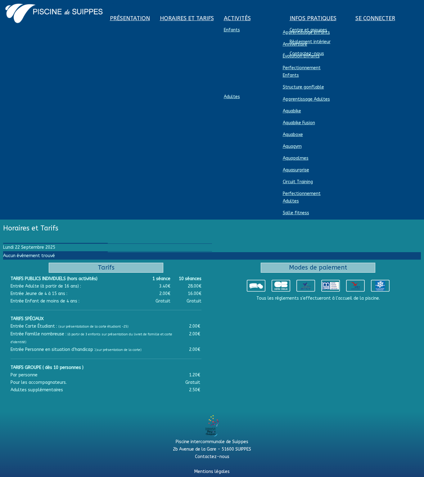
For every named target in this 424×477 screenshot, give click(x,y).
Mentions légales (212, 471)
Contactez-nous (212, 456)
